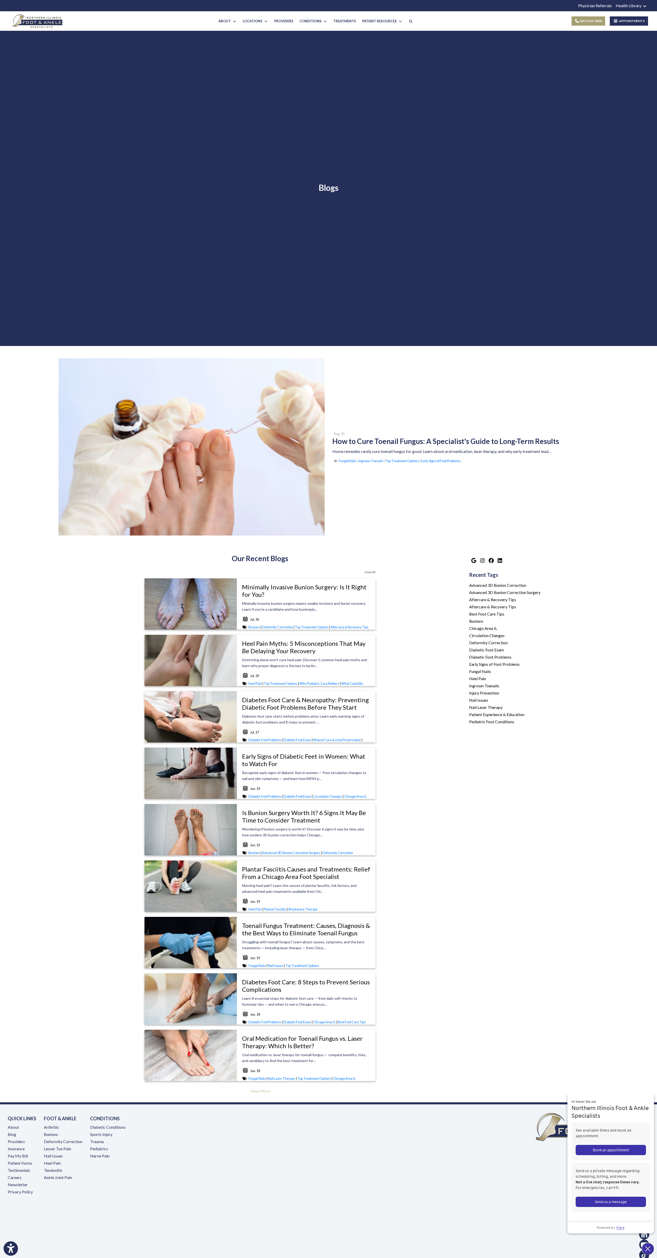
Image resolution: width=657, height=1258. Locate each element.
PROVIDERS (283, 21)
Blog (12, 1134)
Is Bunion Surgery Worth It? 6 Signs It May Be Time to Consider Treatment (304, 816)
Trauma (97, 1141)
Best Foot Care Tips (352, 1022)
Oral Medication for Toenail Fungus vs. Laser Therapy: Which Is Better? (302, 1042)
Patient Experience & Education (496, 714)
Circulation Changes (327, 796)
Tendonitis (53, 1170)
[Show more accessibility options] (11, 1248)
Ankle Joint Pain (58, 1177)
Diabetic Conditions (107, 1127)
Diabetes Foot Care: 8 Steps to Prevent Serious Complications (306, 985)
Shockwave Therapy (303, 909)
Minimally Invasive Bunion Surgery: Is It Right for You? (304, 590)
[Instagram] (482, 560)
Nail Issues (275, 966)
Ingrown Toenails (370, 461)
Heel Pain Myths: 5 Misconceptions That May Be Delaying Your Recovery (303, 647)
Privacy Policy (20, 1191)
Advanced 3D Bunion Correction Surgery (291, 853)
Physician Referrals (595, 5)
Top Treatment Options (402, 461)
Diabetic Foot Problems (265, 740)
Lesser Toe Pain (57, 1148)
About (13, 1127)
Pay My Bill (18, 1155)
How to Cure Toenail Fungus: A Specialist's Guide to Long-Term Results (445, 441)
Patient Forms (20, 1163)
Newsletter (18, 1184)
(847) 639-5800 (590, 21)
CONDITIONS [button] (311, 21)
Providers (16, 1141)
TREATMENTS (344, 21)
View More (260, 1090)
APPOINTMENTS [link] (631, 21)
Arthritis (51, 1127)
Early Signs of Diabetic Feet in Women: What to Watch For (303, 759)
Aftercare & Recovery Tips (350, 627)
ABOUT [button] (225, 21)
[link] (445, 441)
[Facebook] (491, 560)
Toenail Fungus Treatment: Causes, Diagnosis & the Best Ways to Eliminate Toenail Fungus (306, 929)
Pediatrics (99, 1148)
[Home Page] (37, 20)
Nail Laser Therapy (281, 1078)
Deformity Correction (277, 627)
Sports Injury (101, 1134)
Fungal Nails (347, 461)
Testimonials (19, 1170)
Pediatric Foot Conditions (491, 721)
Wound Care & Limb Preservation (337, 740)
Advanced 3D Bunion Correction (497, 585)
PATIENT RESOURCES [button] (380, 21)
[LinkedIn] (500, 560)
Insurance (16, 1148)
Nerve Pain (100, 1155)
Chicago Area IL (355, 796)
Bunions (254, 627)
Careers (15, 1177)
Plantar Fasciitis (275, 909)
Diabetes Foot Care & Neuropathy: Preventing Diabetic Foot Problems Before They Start (305, 703)
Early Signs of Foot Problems (441, 461)
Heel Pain (255, 683)
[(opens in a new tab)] (547, 1214)
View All (369, 572)
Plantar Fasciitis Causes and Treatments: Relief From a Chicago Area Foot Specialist (306, 872)
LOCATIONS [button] (253, 21)
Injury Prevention (484, 692)
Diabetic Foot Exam (297, 740)
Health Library (629, 5)
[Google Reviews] (473, 560)
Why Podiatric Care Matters (319, 683)
